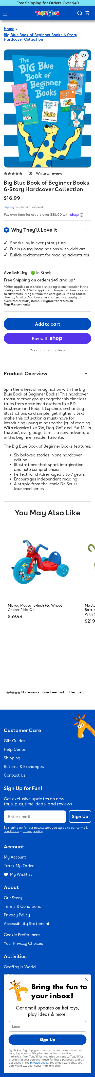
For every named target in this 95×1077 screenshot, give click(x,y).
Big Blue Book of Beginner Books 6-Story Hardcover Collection (40, 37)
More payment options (47, 350)
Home (9, 29)
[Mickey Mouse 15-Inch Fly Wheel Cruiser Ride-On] (40, 562)
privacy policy (33, 831)
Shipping (9, 206)
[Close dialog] (86, 979)
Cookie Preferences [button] (22, 934)
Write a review (49, 173)
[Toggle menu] (5, 13)
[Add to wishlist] (84, 56)
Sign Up (80, 816)
